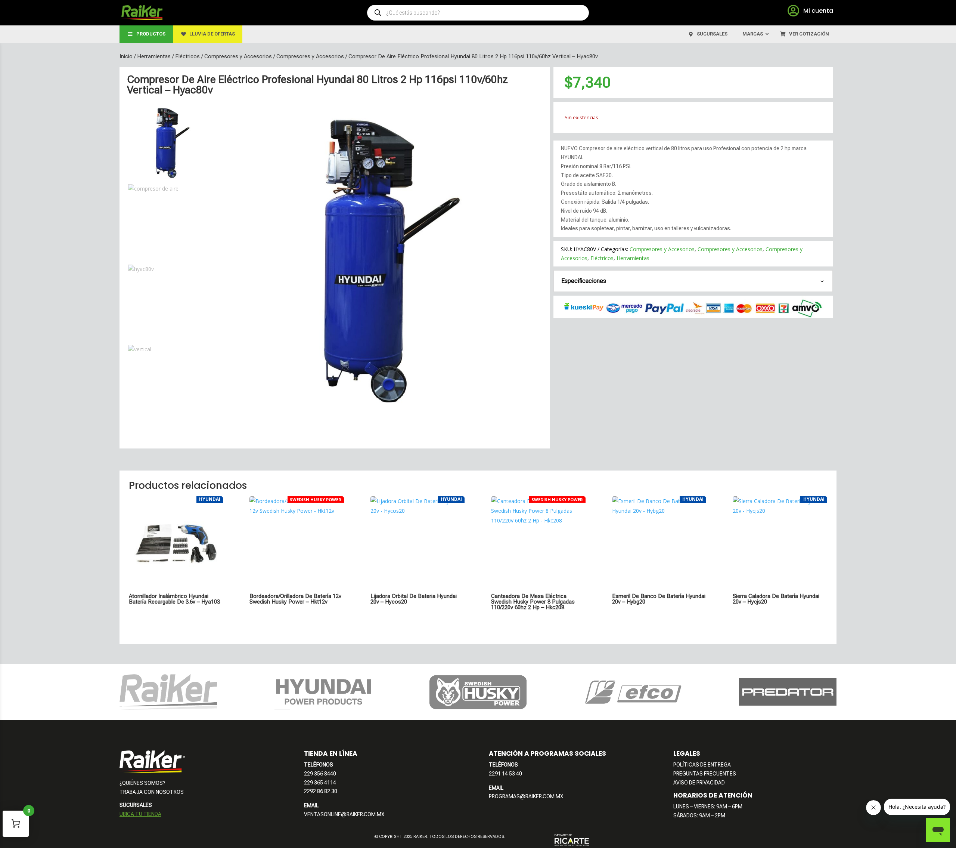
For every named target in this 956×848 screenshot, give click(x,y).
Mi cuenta (818, 10)
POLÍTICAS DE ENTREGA (702, 765)
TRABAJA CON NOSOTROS (152, 792)
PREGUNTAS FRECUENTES (704, 774)
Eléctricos (187, 56)
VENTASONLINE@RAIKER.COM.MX (344, 814)
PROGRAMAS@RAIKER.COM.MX (526, 796)
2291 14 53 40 (505, 774)
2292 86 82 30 (320, 791)
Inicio (126, 56)
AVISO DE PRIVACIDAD (699, 783)
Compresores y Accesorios (238, 56)
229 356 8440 (320, 774)
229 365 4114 (320, 783)
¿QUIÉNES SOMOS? (142, 783)
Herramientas (154, 56)
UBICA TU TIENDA (140, 814)
